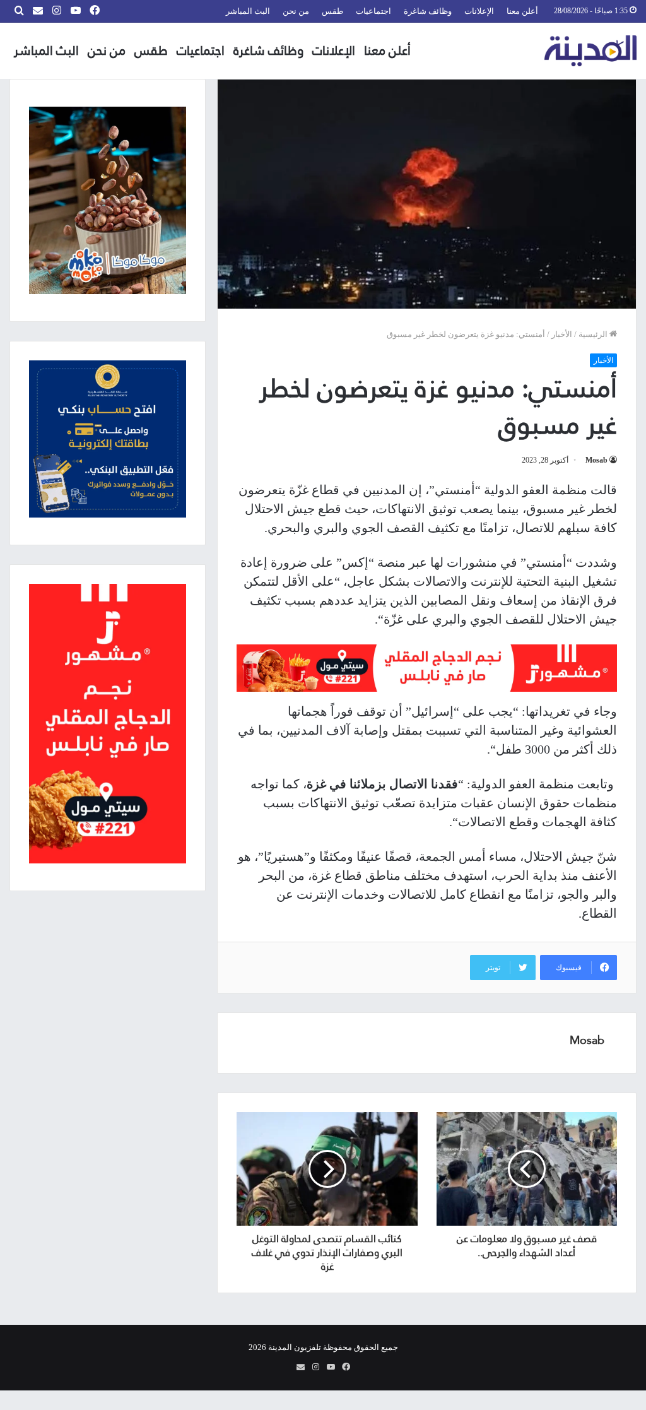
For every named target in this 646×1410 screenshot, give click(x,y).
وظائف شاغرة (428, 11)
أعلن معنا (522, 11)
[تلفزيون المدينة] (590, 50)
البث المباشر (248, 11)
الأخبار (561, 334)
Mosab (596, 460)
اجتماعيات (373, 11)
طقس (332, 11)
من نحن (296, 11)
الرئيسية (593, 334)
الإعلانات (479, 11)
